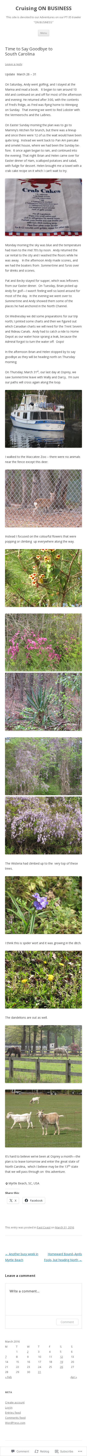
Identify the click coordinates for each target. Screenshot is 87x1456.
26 (61, 1367)
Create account (14, 1402)
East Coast (43, 1227)
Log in (8, 1407)
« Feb (8, 1377)
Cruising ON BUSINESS (44, 8)
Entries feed (13, 1413)
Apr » (74, 1377)
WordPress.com (15, 1423)
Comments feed (15, 1418)
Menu (43, 33)
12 (61, 1357)
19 (61, 1362)
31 (39, 1372)
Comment (67, 1322)
